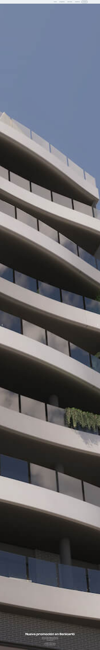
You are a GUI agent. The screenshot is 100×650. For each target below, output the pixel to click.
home (55, 1)
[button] (2, 325)
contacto (84, 1)
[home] (16, 1)
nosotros (77, 1)
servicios (69, 1)
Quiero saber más (50, 644)
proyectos (62, 1)
